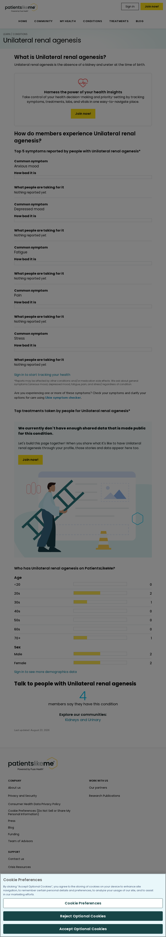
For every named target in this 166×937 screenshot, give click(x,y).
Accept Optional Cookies (83, 928)
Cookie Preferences (83, 903)
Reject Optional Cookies (83, 916)
